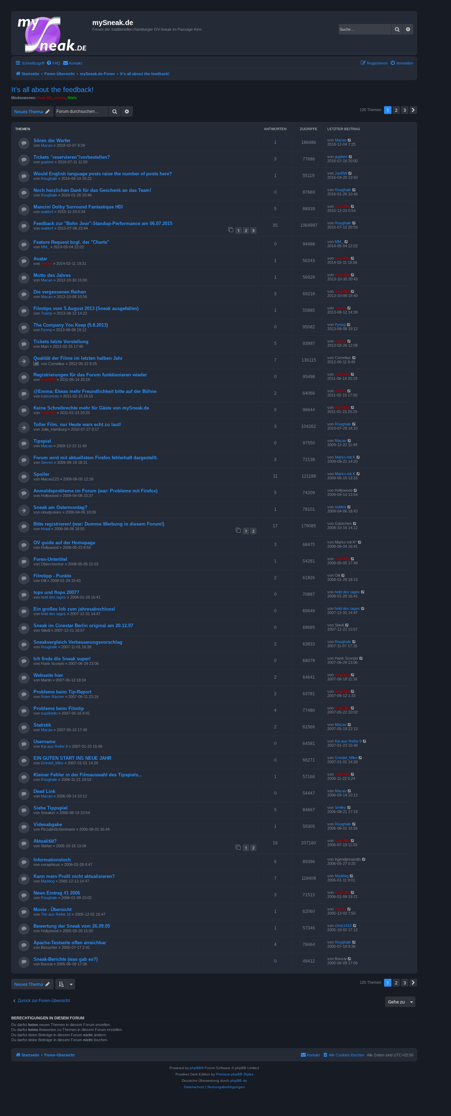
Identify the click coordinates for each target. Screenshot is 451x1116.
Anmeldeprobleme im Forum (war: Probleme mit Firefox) (95, 490)
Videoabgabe (47, 824)
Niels (72, 98)
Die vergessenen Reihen (59, 292)
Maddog (48, 881)
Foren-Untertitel (50, 559)
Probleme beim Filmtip (58, 708)
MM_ (45, 247)
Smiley (340, 807)
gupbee (47, 162)
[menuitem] (53, 63)
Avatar (40, 258)
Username (44, 741)
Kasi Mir (44, 98)
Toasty (46, 313)
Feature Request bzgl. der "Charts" (71, 242)
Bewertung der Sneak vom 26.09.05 (71, 926)
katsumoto (50, 396)
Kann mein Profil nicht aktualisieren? (74, 876)
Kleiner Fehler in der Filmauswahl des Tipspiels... (87, 774)
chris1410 (343, 925)
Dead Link (44, 791)
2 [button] (396, 110)
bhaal (45, 529)
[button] (413, 110)
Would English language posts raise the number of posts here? (102, 173)
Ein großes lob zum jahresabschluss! (74, 609)
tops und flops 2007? (56, 592)
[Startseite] (52, 33)
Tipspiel (42, 441)
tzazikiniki (49, 713)
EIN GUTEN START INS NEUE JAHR (72, 758)
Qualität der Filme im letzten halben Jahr (78, 358)
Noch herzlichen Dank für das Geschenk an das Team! (92, 190)
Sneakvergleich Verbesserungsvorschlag (77, 642)
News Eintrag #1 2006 (56, 893)
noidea (340, 507)
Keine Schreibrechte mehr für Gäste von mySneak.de (91, 408)
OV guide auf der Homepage (64, 542)
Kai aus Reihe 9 (54, 746)
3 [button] (404, 110)
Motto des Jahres (52, 275)
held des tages (53, 597)
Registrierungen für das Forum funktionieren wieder (90, 374)
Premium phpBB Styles (234, 1074)
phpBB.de (238, 1080)
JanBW (341, 173)
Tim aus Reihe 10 (56, 914)
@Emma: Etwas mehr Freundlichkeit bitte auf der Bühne (94, 391)
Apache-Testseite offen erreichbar (69, 942)
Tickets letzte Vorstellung (60, 341)
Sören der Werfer (51, 140)
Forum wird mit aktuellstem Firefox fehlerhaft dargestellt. (95, 457)
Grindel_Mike (52, 763)
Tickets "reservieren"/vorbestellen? (71, 157)
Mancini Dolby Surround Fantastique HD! (78, 207)
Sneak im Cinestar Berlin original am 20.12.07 (83, 625)
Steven (47, 462)
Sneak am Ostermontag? (60, 507)
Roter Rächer (52, 697)
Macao (46, 145)
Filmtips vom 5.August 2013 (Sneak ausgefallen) (85, 308)
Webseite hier (48, 675)
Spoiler (41, 474)
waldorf (47, 212)
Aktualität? (45, 841)
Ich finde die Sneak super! (62, 658)
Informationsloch (52, 859)
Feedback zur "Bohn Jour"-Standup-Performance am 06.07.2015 (102, 223)
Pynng (46, 330)
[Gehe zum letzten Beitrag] (349, 140)
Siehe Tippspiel (50, 808)
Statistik (42, 725)
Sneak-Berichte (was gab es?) (65, 959)
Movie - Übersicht (52, 909)
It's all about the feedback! (52, 89)
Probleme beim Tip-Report (62, 692)
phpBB (195, 1068)
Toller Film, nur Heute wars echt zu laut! (77, 424)
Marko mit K (345, 457)
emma (60, 98)
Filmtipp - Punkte (52, 575)
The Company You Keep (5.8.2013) (70, 325)
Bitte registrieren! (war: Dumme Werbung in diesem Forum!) (98, 524)
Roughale (49, 178)
